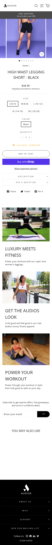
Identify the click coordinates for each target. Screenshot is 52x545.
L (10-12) (37, 103)
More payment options (26, 168)
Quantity (26, 132)
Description (26, 176)
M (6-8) (24, 103)
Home (25, 65)
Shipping (16, 89)
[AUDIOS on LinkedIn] (34, 536)
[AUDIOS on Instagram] (27, 536)
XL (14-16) (17, 111)
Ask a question (26, 182)
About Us (25, 502)
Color (26, 119)
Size (26, 98)
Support (25, 519)
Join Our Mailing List (25, 528)
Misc (25, 510)
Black (26, 124)
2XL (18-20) (34, 111)
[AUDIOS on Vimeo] (38, 536)
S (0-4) (13, 103)
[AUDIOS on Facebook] (30, 536)
